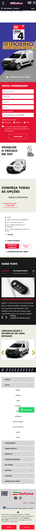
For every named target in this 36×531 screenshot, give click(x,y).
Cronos (18, 406)
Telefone (18, 122)
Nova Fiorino (18, 421)
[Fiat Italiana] (16, 3)
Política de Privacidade (20, 126)
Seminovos (8, 454)
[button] (3, 353)
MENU (3, 4)
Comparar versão (26, 246)
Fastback (18, 416)
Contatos (8, 470)
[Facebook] (15, 498)
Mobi (18, 432)
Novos (7, 385)
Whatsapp (7, 122)
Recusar (27, 527)
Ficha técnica (13, 241)
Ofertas (7, 379)
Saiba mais (18, 136)
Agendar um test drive (19, 77)
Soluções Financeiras (12, 459)
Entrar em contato (12, 246)
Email (28, 122)
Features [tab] (5, 271)
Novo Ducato (18, 427)
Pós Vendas (9, 465)
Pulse (18, 411)
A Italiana (8, 476)
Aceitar (9, 527)
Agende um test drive (12, 481)
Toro (18, 400)
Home (25, 503)
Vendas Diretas (10, 443)
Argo (18, 437)
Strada (18, 395)
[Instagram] (20, 498)
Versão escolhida (7, 111)
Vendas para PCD (11, 448)
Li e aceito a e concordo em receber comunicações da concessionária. (16, 129)
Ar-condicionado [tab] (20, 271)
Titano (18, 390)
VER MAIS (10, 234)
